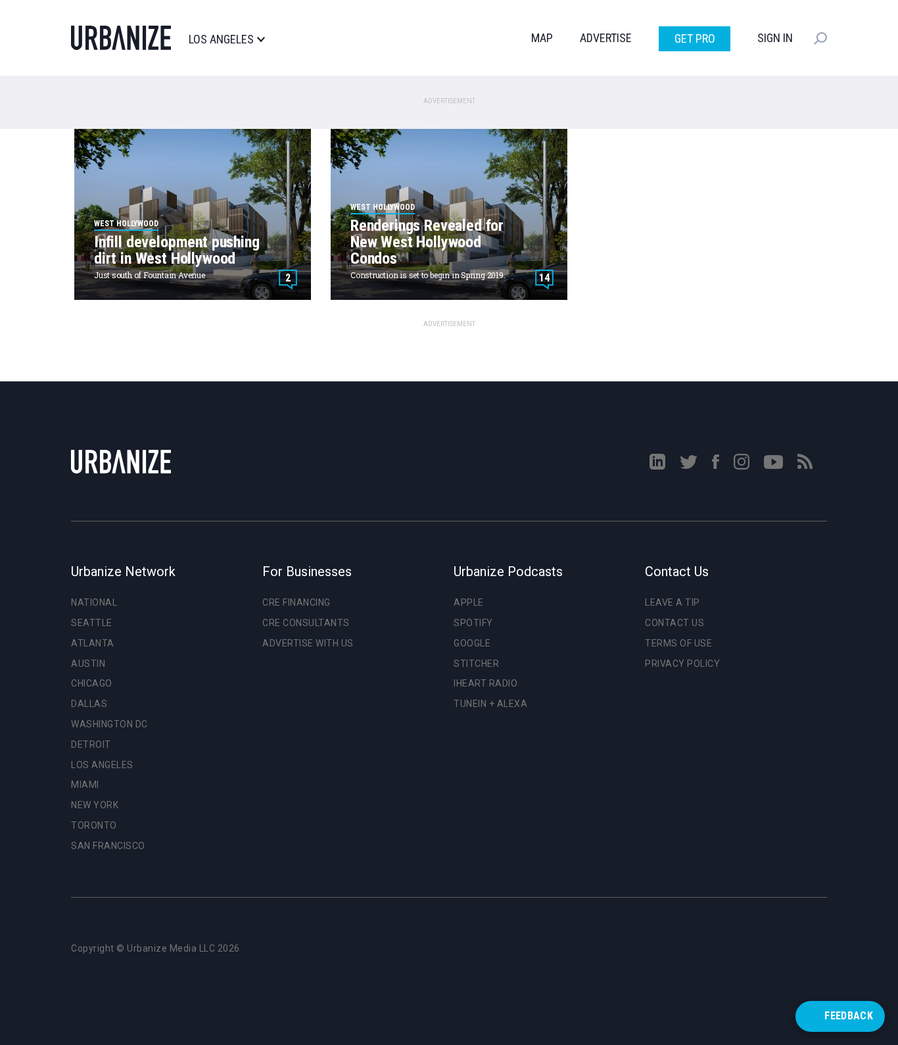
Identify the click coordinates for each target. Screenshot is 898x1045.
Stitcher (476, 663)
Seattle (91, 623)
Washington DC (109, 724)
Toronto (94, 825)
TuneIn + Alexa (490, 703)
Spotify (473, 623)
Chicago (91, 683)
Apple (469, 602)
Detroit (91, 744)
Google (472, 643)
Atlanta (92, 643)
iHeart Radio (485, 683)
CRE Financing (296, 602)
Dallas (89, 703)
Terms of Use (678, 643)
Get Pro (694, 38)
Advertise (606, 38)
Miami (85, 784)
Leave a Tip (672, 602)
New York (94, 805)
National (94, 602)
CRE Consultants (306, 623)
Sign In (775, 38)
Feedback (848, 1015)
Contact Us (674, 623)
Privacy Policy (682, 663)
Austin (88, 663)
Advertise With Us (308, 643)
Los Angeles (221, 39)
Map (542, 38)
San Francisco (108, 845)
